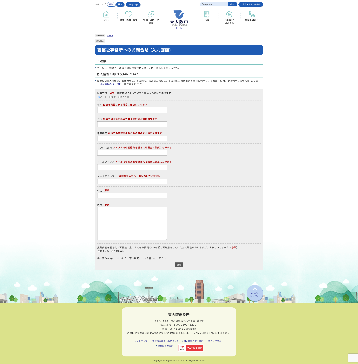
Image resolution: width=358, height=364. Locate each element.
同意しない (119, 251)
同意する (104, 251)
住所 (99, 119)
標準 (111, 4)
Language (133, 4)
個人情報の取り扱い (111, 84)
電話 (113, 97)
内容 (99, 205)
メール (103, 97)
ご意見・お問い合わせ (250, 4)
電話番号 (102, 133)
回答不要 (124, 97)
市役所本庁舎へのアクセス (165, 341)
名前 (99, 105)
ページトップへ (255, 294)
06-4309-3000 (179, 329)
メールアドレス (106, 162)
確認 (179, 265)
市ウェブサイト (216, 341)
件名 (99, 190)
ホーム (110, 35)
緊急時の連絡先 (165, 346)
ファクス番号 (104, 148)
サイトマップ (141, 341)
